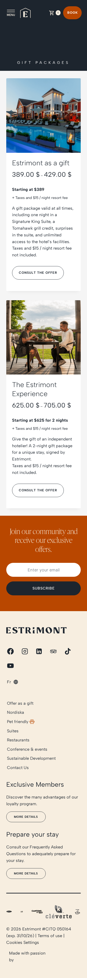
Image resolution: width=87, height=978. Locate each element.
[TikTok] (67, 651)
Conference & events (27, 749)
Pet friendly (17, 721)
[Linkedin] (38, 651)
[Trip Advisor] (53, 651)
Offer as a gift (20, 703)
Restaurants (18, 740)
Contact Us (18, 767)
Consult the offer (38, 273)
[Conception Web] (67, 956)
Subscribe (43, 588)
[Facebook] (10, 651)
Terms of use (50, 935)
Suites (13, 731)
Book (72, 13)
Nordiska (15, 712)
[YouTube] (10, 665)
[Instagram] (24, 651)
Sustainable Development (31, 758)
